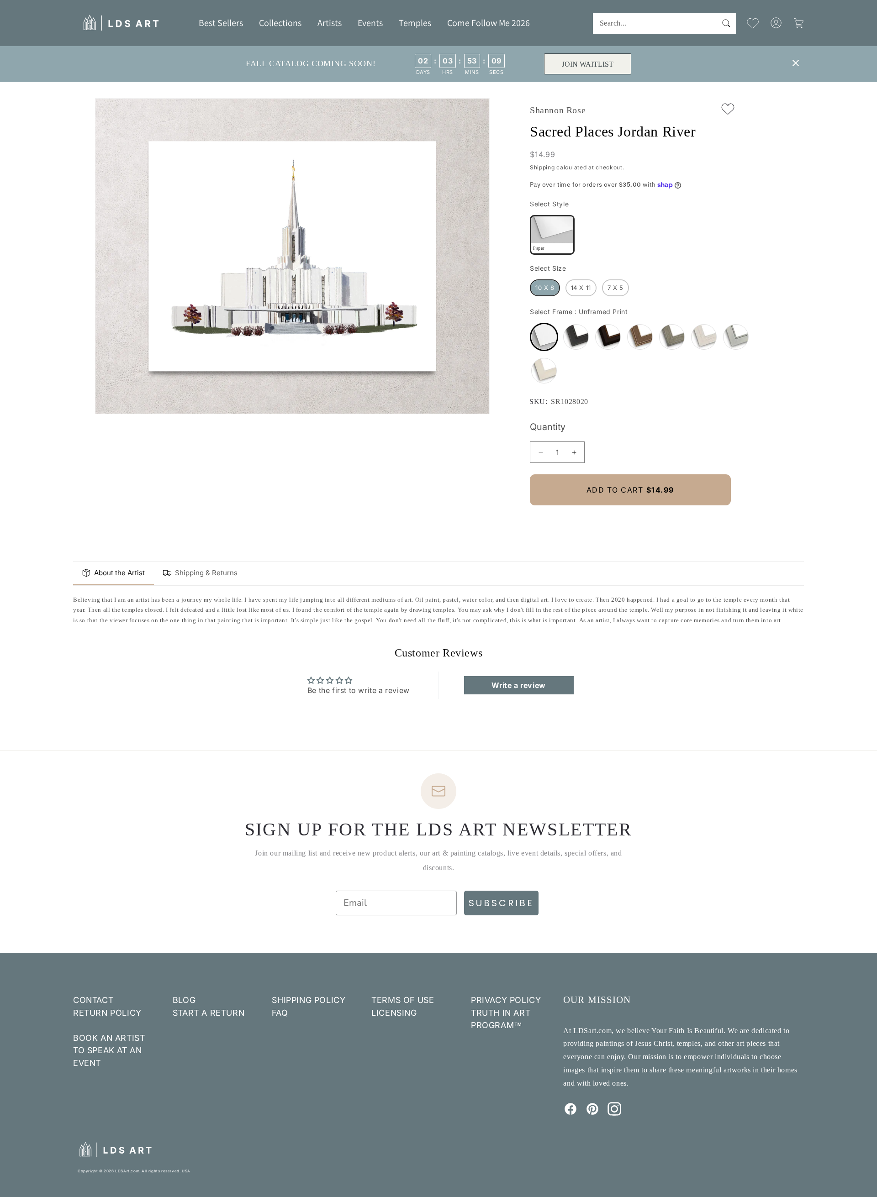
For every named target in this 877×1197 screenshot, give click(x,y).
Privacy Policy (506, 1000)
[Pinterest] (592, 1113)
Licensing (394, 1013)
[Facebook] (570, 1113)
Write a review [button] (518, 685)
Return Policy (107, 1013)
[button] (280, 23)
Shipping (542, 167)
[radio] (552, 235)
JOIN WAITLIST (587, 64)
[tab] (113, 573)
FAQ (280, 1013)
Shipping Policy (308, 1000)
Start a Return (208, 1013)
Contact (93, 1000)
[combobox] (664, 23)
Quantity (547, 426)
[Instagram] (614, 1113)
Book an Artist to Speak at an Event (109, 1050)
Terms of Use (402, 1000)
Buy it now (630, 520)
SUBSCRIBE (501, 903)
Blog (184, 1000)
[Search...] (726, 23)
